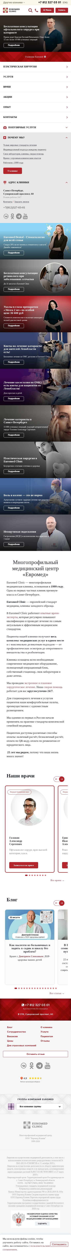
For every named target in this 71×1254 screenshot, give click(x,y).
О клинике (13, 171)
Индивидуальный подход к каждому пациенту (24, 149)
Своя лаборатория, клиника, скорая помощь (23, 154)
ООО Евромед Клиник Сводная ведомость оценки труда (35, 1194)
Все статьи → (57, 993)
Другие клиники (13, 3)
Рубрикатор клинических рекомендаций (35, 1189)
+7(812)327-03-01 (14, 207)
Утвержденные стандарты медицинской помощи (35, 1186)
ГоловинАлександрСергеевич (15, 840)
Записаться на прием (24, 865)
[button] (26, 875)
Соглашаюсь (59, 1244)
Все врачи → (57, 880)
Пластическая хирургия (20, 66)
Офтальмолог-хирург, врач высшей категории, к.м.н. (28, 851)
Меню (48, 10)
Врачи (7, 87)
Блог (9, 1027)
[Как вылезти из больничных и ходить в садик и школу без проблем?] (29, 925)
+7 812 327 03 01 (49, 2)
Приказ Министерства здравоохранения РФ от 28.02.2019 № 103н (35, 1192)
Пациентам (47, 1036)
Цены (10, 1041)
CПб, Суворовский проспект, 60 (36, 1014)
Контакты (10, 117)
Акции (7, 97)
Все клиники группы (30, 1107)
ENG (65, 2)
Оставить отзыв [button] (36, 1054)
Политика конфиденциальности (35, 1200)
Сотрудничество (16, 1032)
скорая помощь (53, 687)
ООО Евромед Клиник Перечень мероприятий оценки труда (35, 1197)
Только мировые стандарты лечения (20, 145)
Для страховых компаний (21, 1046)
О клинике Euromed (34, 56)
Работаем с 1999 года (13, 163)
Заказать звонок (21, 202)
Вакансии (12, 1036)
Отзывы (45, 1041)
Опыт (7, 107)
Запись (61, 10)
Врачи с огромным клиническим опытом (22, 158)
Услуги (8, 77)
